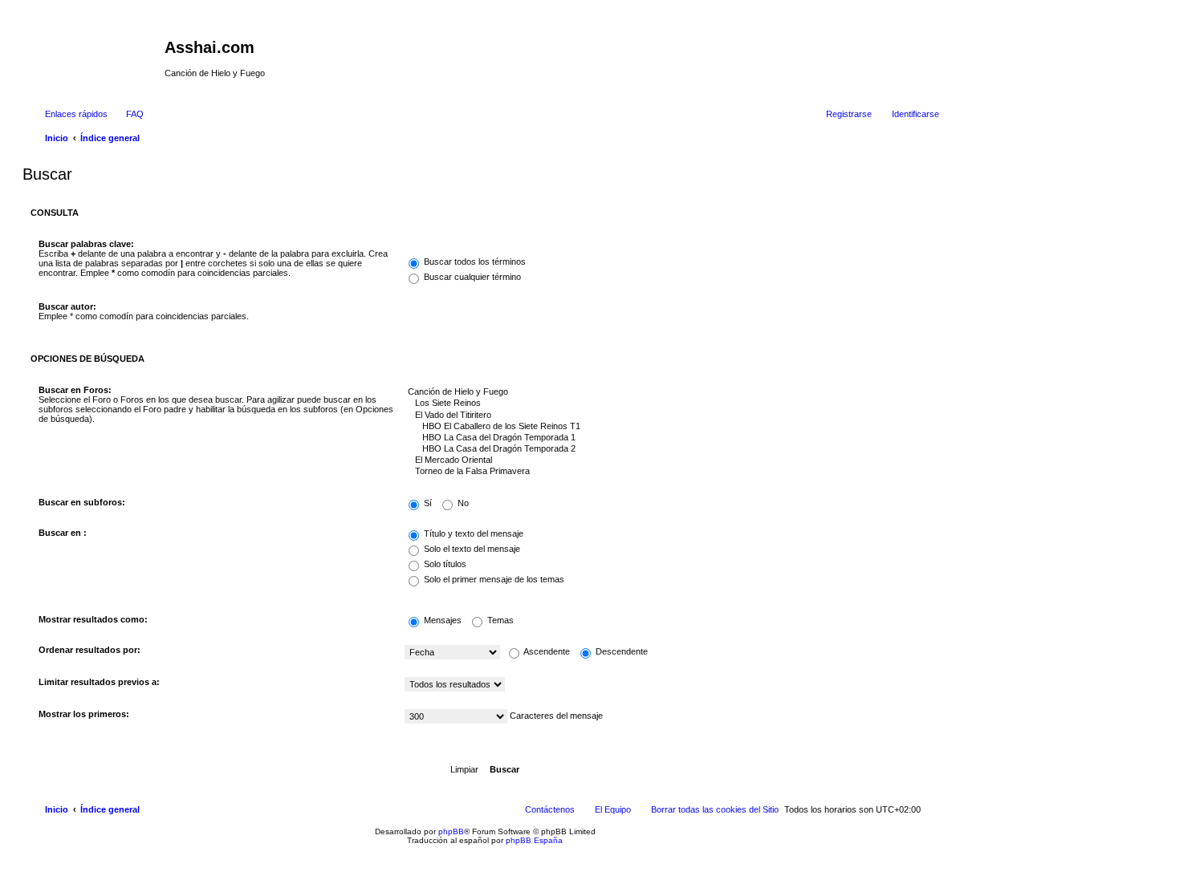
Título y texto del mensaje (472, 533)
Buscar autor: (67, 306)
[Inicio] (95, 52)
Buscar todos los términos (473, 261)
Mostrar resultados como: (93, 619)
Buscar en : (63, 532)
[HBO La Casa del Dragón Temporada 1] (668, 438)
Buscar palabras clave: (86, 244)
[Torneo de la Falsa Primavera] (668, 471)
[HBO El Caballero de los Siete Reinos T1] (668, 426)
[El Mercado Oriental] (668, 460)
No (462, 503)
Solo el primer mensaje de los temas (492, 579)
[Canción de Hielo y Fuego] (668, 392)
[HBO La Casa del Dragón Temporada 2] (668, 449)
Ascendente (546, 651)
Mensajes (441, 620)
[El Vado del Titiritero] (668, 415)
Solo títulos (443, 564)
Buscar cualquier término (471, 277)
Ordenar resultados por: (89, 650)
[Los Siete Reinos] (668, 403)
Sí (426, 503)
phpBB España (534, 840)
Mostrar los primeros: (84, 714)
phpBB (451, 831)
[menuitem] (128, 114)
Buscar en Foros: (75, 390)
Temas (499, 620)
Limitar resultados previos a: (99, 682)
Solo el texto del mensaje (470, 549)
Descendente (620, 651)
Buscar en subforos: (82, 502)
